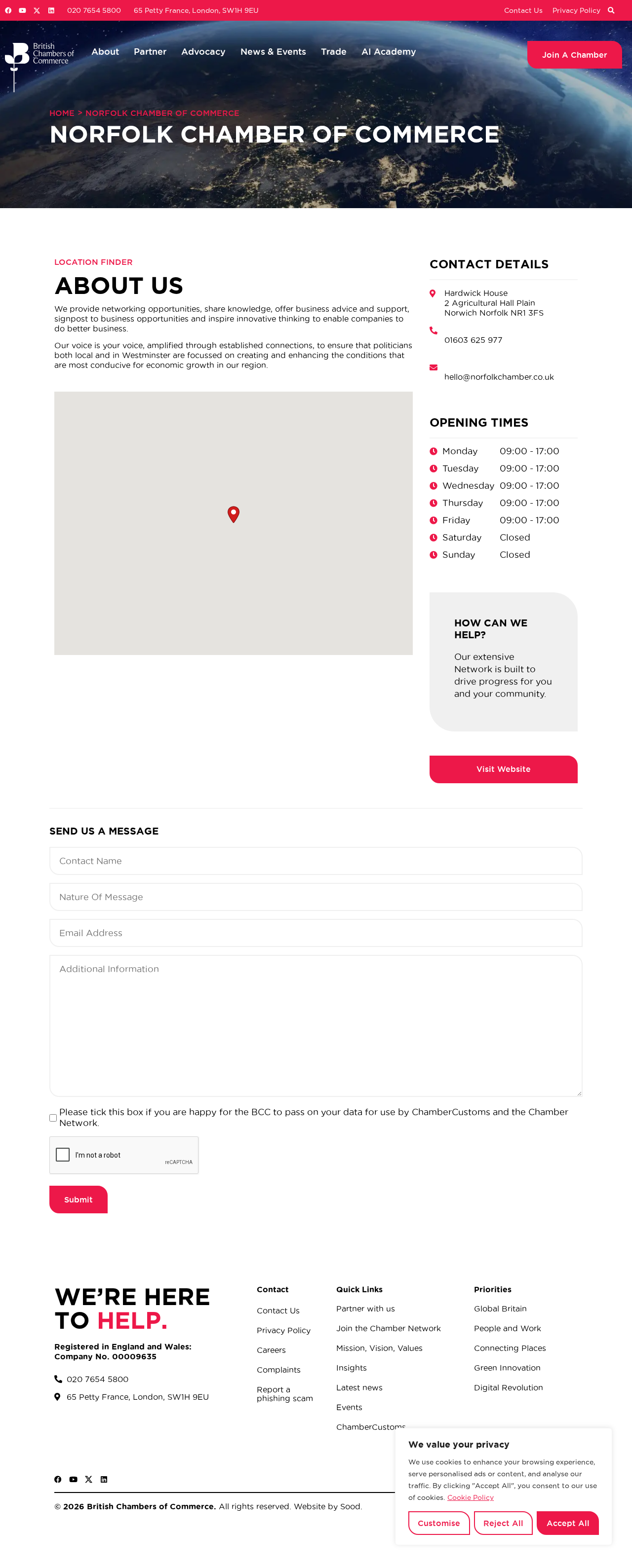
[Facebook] (8, 10)
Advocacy (203, 51)
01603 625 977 (473, 339)
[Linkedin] (51, 10)
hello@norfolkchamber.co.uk (499, 376)
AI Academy (388, 51)
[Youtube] (22, 10)
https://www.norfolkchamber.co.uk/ (504, 769)
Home (62, 113)
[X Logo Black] (88, 1479)
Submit (78, 1199)
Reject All (503, 1523)
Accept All (568, 1523)
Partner (150, 51)
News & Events (273, 51)
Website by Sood (325, 1506)
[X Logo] (37, 10)
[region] (503, 1486)
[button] (611, 11)
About (105, 51)
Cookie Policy (470, 1497)
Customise (439, 1523)
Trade (334, 51)
